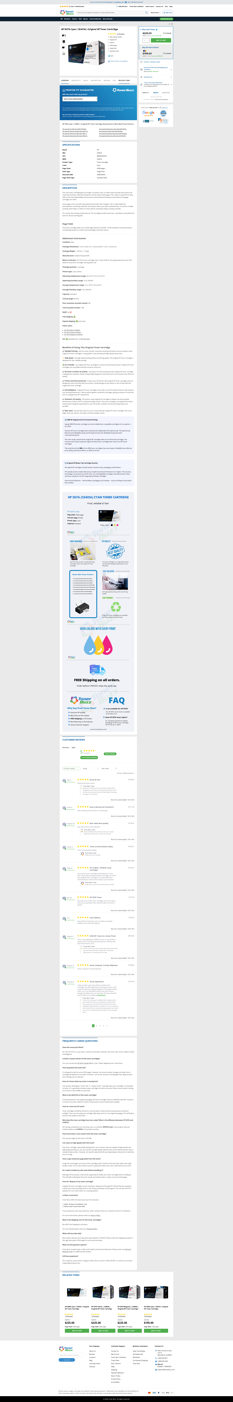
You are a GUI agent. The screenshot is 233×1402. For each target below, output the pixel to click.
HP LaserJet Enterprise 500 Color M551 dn (75, 131)
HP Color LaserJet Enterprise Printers (81, 24)
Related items (124, 80)
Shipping (114, 1370)
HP (62, 19)
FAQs (113, 1367)
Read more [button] (102, 995)
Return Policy (95, 1215)
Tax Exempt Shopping (140, 1360)
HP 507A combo (83, 1063)
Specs (85, 80)
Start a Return (116, 1363)
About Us (92, 1351)
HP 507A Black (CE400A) (72, 330)
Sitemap (92, 1367)
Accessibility (115, 1382)
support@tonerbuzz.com (166, 1370)
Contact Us (159, 6)
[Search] (146, 12)
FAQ (166, 6)
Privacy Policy (115, 1379)
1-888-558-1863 (162, 1361)
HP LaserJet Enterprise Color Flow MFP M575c (113, 129)
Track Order (115, 1360)
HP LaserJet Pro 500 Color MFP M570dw (74, 129)
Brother (67, 19)
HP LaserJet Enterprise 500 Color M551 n (106, 24)
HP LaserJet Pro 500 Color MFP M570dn (111, 131)
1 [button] (93, 1026)
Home (61, 24)
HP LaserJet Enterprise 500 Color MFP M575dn (113, 133)
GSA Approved (138, 1354)
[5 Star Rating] (148, 113)
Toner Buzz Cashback (136, 6)
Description (96, 80)
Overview (65, 80)
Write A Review (110, 754)
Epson (85, 19)
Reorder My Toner (166, 19)
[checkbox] (109, 768)
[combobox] (112, 12)
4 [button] (103, 1026)
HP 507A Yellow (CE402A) (72, 332)
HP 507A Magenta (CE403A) (73, 335)
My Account (155, 12)
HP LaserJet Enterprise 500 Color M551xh (74, 136)
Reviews (107, 80)
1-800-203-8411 (162, 1358)
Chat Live (165, 107)
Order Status (149, 6)
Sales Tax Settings (139, 1351)
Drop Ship (136, 1363)
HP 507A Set (84, 339)
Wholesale (136, 1357)
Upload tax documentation (161, 99)
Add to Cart (77, 1331)
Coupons (92, 1357)
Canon (74, 19)
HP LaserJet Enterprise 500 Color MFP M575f (112, 136)
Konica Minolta (95, 19)
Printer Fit (76, 80)
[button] (89, 1025)
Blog (170, 6)
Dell (80, 19)
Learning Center (94, 1363)
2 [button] (96, 1026)
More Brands (108, 19)
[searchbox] (71, 768)
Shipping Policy (92, 1229)
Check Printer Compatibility (119, 61)
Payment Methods (117, 1373)
